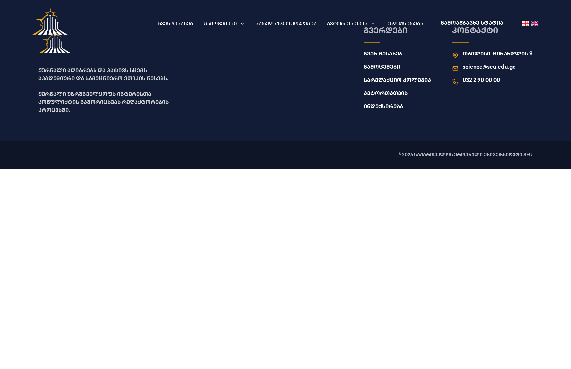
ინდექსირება (404, 23)
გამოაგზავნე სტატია (472, 23)
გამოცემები (220, 23)
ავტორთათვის (347, 23)
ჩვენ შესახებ (175, 23)
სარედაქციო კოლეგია (286, 23)
